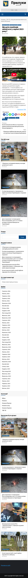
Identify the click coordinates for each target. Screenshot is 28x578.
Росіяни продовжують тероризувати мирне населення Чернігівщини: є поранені (13, 253)
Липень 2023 (5, 381)
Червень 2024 (6, 354)
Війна (3, 398)
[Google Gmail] (18, 114)
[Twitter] (7, 114)
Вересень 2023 (6, 376)
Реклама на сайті (5, 565)
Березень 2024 (6, 361)
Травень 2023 (6, 386)
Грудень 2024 (6, 339)
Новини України (13, 24)
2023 (6, 118)
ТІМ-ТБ (8, 19)
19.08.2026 (5, 556)
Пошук (3, 232)
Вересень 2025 (6, 318)
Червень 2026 (6, 296)
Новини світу (6, 405)
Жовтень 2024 (6, 344)
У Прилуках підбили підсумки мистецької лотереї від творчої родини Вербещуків (14, 131)
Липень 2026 (5, 293)
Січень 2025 (5, 337)
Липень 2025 (5, 322)
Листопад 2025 (6, 313)
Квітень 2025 (6, 330)
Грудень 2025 (6, 310)
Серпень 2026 (6, 291)
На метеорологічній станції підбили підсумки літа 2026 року (12, 271)
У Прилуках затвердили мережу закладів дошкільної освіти (11, 248)
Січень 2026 (5, 308)
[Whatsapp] (10, 114)
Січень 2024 (5, 366)
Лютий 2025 (5, 335)
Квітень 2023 (6, 388)
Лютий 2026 (5, 305)
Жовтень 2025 (6, 315)
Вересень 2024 (6, 347)
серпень (5, 119)
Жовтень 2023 (6, 373)
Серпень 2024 (6, 349)
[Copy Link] (21, 114)
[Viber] (15, 114)
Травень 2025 (6, 327)
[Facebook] (4, 114)
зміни (17, 118)
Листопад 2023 (6, 371)
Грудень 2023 (6, 369)
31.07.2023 (5, 33)
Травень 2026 (6, 298)
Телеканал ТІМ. (21, 109)
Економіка (11, 118)
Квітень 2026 (6, 301)
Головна (3, 19)
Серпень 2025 (6, 320)
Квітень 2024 (6, 359)
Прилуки (18, 2)
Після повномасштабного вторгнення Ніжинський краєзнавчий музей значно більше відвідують (13, 125)
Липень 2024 (5, 352)
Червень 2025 (6, 325)
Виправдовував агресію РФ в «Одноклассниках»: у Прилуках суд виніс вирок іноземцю (12, 266)
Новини (4, 400)
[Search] (25, 14)
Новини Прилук (6, 24)
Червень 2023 (6, 383)
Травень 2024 (6, 356)
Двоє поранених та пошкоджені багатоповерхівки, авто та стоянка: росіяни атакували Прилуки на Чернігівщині (12, 259)
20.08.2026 (5, 166)
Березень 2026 (6, 303)
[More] (24, 114)
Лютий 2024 (5, 364)
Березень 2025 (6, 332)
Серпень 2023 (6, 378)
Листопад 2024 (6, 342)
